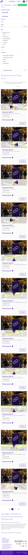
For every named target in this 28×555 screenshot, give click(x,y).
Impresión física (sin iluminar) (8, 55)
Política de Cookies (5, 540)
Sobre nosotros (19, 552)
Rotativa (4, 59)
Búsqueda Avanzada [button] (8, 70)
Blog (26, 552)
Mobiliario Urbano (6, 32)
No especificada (6, 63)
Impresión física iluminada (8, 57)
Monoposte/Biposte (6, 38)
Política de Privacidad (5, 539)
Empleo (23, 552)
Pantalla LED (5, 40)
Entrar (18, 1)
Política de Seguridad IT (6, 541)
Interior (4, 34)
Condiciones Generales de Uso (7, 544)
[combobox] (14, 49)
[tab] (14, 70)
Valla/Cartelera (6, 36)
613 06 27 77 (22, 4)
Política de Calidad (5, 542)
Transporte (5, 42)
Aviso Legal (4, 537)
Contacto (25, 553)
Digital (4, 61)
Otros (4, 44)
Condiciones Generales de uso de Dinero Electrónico (7, 548)
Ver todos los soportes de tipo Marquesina (11, 532)
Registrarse (12, 1)
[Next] (18, 509)
